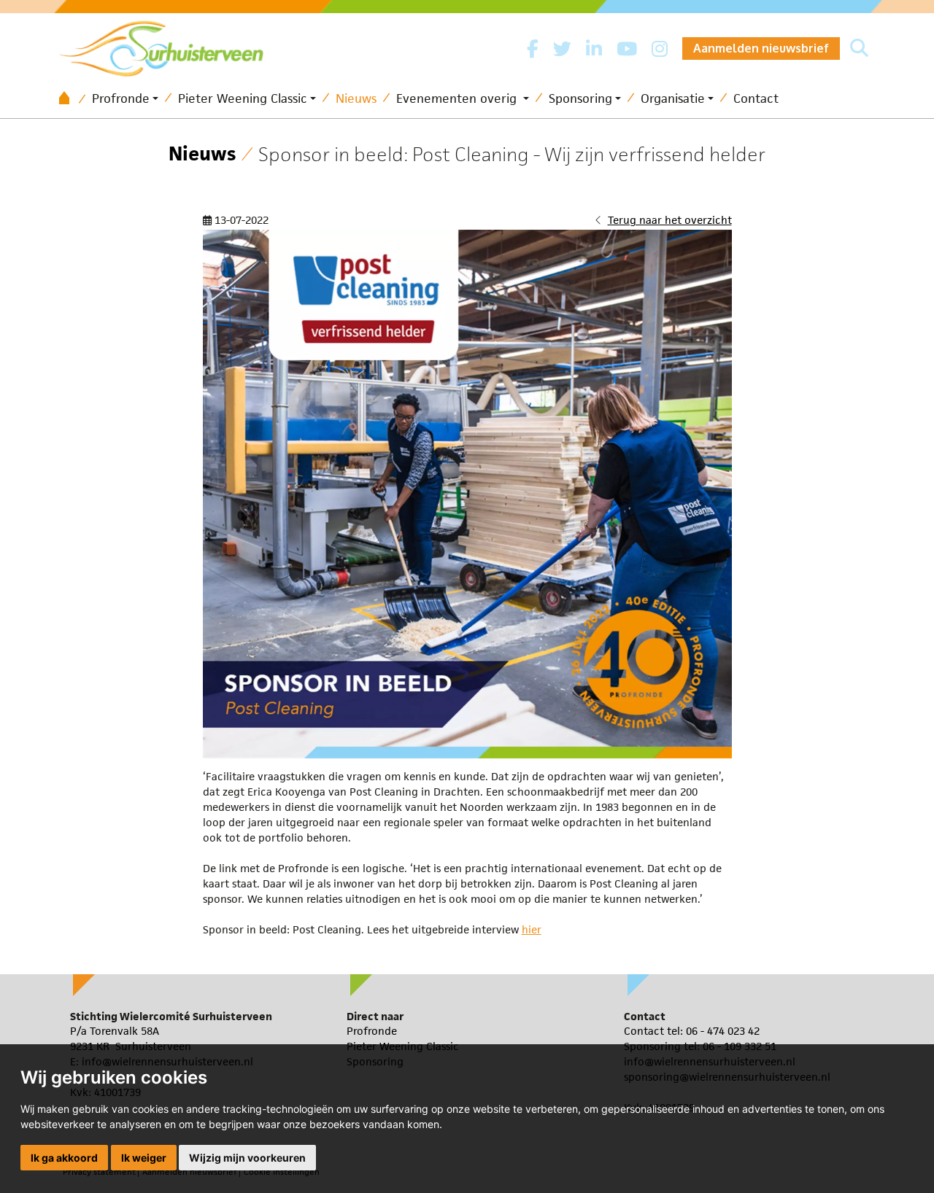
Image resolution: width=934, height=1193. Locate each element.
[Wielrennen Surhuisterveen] (168, 45)
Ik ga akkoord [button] (64, 1157)
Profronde (121, 98)
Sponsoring (580, 98)
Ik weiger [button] (143, 1157)
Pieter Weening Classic (242, 98)
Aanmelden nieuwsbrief (761, 48)
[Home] (69, 98)
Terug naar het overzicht (670, 220)
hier (531, 929)
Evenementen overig (458, 98)
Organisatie (673, 98)
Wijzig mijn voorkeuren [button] (247, 1157)
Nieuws (356, 98)
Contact (756, 98)
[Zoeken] (859, 48)
